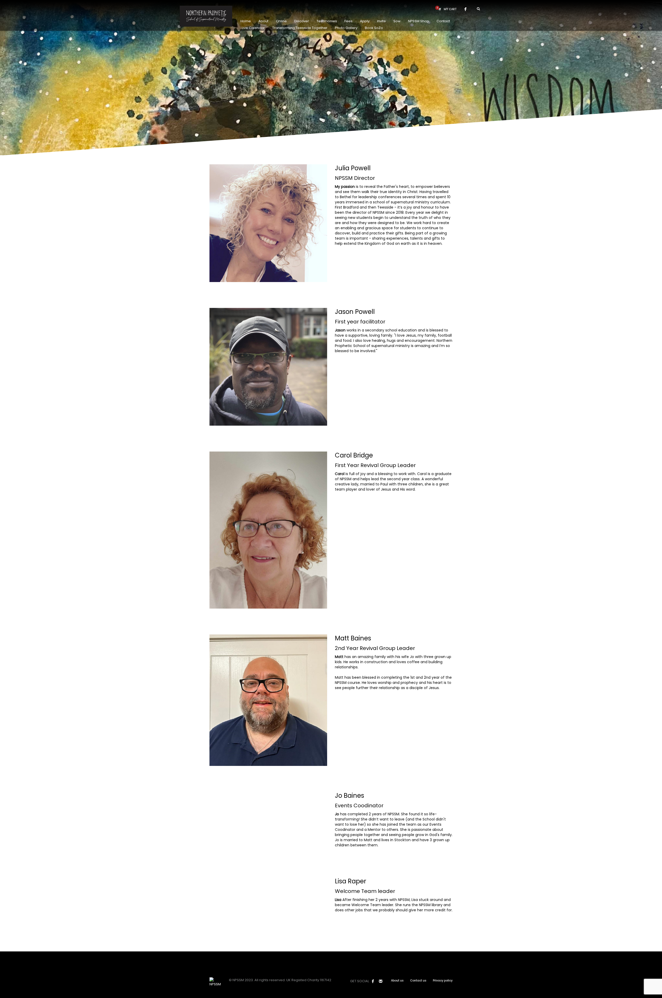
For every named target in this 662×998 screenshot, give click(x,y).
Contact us (418, 980)
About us (397, 980)
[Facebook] (465, 9)
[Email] (381, 981)
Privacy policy (443, 980)
